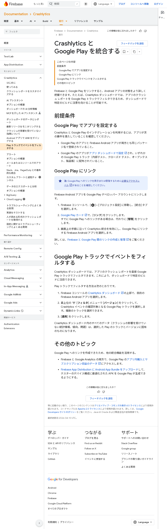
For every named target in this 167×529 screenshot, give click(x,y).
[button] (19, 56)
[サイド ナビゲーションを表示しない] (39, 523)
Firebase (58, 30)
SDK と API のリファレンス (61, 443)
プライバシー (67, 522)
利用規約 (52, 522)
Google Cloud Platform (59, 503)
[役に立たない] (145, 30)
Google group (128, 448)
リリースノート (129, 453)
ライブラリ (53, 453)
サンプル (98, 21)
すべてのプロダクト (58, 508)
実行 (61, 21)
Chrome (52, 493)
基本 (16, 21)
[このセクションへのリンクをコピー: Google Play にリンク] (99, 171)
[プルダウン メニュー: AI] (36, 21)
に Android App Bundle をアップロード (99, 369)
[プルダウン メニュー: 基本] (23, 21)
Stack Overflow (129, 443)
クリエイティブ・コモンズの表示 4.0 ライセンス (117, 405)
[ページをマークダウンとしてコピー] (134, 51)
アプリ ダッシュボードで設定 (106, 153)
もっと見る (39, 3)
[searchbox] (22, 31)
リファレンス (81, 21)
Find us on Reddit (93, 443)
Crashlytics (41, 14)
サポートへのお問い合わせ (135, 438)
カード (72, 215)
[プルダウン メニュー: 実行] (67, 21)
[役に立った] (140, 30)
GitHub (51, 459)
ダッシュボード (104, 293)
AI (31, 21)
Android (52, 487)
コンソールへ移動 (139, 3)
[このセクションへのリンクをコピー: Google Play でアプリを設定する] (120, 126)
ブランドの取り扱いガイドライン (137, 460)
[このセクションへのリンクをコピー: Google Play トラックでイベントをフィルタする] (78, 263)
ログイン (158, 3)
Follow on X (90, 448)
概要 (6, 21)
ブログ (121, 3)
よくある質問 (128, 466)
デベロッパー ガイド (58, 438)
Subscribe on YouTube (96, 453)
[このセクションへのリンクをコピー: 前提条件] (78, 116)
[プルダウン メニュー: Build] (52, 21)
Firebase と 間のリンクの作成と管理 (96, 239)
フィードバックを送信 (132, 43)
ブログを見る (91, 438)
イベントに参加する (95, 459)
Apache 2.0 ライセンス (89, 408)
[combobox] (64, 4)
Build (45, 21)
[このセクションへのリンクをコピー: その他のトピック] (99, 344)
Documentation (16, 14)
